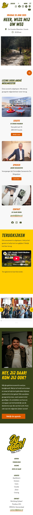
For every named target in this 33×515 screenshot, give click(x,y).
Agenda (16, 459)
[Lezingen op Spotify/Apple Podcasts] (29, 6)
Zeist (16, 490)
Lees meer (16, 178)
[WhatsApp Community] (16, 6)
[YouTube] (29, 9)
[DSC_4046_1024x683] (16, 308)
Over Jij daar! (16, 469)
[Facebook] (19, 6)
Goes (16, 484)
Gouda (16, 487)
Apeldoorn (16, 478)
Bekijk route (16, 134)
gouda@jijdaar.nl (16, 215)
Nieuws (16, 466)
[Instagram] (22, 6)
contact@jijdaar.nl (16, 510)
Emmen (16, 481)
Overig (16, 493)
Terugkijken (17, 462)
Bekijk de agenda (14, 416)
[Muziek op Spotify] (26, 6)
